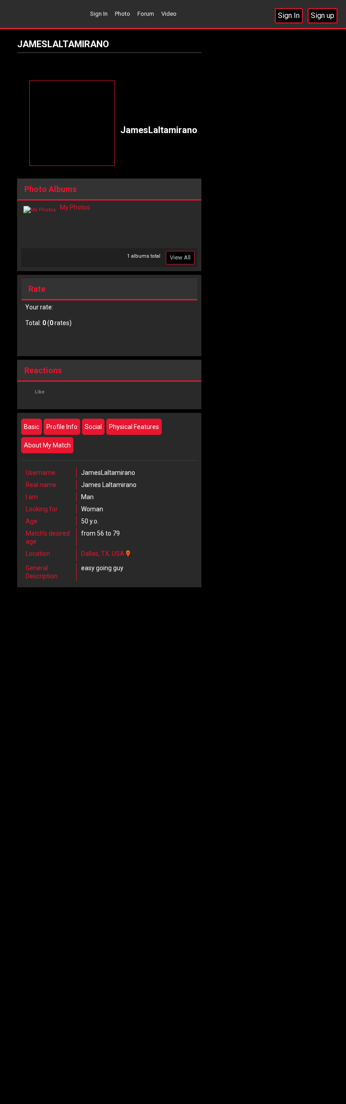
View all (180, 257)
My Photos (75, 207)
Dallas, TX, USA (102, 553)
